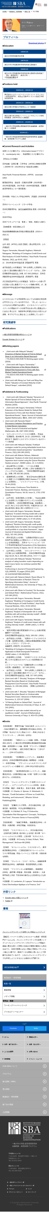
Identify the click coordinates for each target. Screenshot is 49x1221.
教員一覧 (7, 984)
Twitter (7, 901)
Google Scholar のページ (12, 339)
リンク (30, 1188)
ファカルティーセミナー (13, 1012)
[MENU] (45, 4)
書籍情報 (7, 990)
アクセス (11, 1188)
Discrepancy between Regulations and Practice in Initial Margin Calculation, (24, 424)
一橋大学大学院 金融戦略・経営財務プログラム (15, 6)
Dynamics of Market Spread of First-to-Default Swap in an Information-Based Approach (23, 355)
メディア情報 (9, 996)
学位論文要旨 (11, 77)
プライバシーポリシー (16, 1192)
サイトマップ (32, 1192)
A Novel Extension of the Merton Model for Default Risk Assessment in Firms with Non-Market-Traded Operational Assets (22, 369)
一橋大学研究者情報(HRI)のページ (16, 335)
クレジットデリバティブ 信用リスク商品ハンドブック (24, 932)
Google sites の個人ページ (15, 898)
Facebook (13, 1028)
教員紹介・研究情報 (12, 978)
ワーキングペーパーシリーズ (15, 1005)
